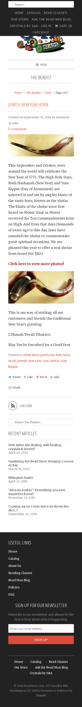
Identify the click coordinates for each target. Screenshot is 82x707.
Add (56, 377)
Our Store (20, 19)
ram (46, 361)
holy (59, 355)
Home (19, 13)
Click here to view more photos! (36, 264)
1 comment (18, 129)
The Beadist (41, 77)
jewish (22, 361)
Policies (13, 587)
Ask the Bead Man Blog (51, 19)
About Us (14, 566)
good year (47, 355)
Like (30, 377)
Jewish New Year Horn (28, 104)
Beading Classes (20, 573)
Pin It (43, 377)
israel (12, 361)
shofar (54, 361)
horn (66, 355)
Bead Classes (55, 13)
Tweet (16, 377)
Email (16, 387)
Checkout (41, 32)
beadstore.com (34, 685)
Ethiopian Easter (20, 478)
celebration (31, 355)
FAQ (11, 594)
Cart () (65, 26)
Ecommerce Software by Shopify (54, 693)
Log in (46, 26)
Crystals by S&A (24, 26)
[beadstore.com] (41, 38)
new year (34, 361)
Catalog (34, 13)
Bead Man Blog (19, 580)
